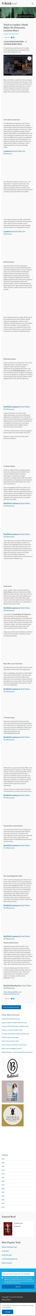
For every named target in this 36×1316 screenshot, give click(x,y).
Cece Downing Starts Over (9, 1259)
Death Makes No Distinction (14, 232)
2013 (3, 1207)
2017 (3, 1192)
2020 (3, 1181)
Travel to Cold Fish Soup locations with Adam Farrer (15, 1026)
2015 (3, 1199)
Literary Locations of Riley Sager (10, 1037)
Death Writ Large (7, 1255)
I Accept (7, 1312)
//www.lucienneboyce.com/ (11, 994)
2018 (3, 1188)
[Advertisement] (13, 1139)
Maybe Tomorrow (7, 1263)
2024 (3, 1166)
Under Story (5, 1251)
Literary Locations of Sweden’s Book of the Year (14, 1022)
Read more (17, 1226)
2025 (3, 1162)
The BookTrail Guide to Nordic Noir (11, 1019)
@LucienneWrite (13, 992)
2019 (3, 1185)
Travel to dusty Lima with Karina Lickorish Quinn (14, 1045)
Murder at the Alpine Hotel (9, 1247)
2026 (3, 1159)
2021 (3, 1177)
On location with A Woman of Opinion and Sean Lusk (15, 1033)
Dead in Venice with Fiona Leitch (10, 1041)
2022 (3, 1173)
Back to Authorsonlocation (11, 1007)
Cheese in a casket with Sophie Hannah (12, 1030)
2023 (3, 1170)
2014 (3, 1203)
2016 (3, 1196)
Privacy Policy (6, 1300)
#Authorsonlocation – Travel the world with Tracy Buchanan (17, 1052)
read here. (8, 1307)
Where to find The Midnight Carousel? (12, 1048)
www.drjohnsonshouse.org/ (12, 733)
